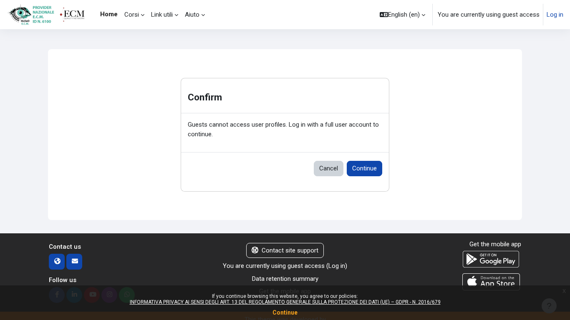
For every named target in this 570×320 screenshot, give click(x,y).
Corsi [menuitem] (131, 14)
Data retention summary (285, 278)
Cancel (328, 168)
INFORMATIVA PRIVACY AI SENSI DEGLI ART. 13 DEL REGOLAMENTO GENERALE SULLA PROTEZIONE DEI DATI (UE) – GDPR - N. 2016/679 (285, 302)
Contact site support (290, 250)
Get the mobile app (495, 244)
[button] (402, 14)
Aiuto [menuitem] (192, 14)
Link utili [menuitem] (162, 14)
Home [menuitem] (109, 14)
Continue (364, 168)
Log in (555, 14)
